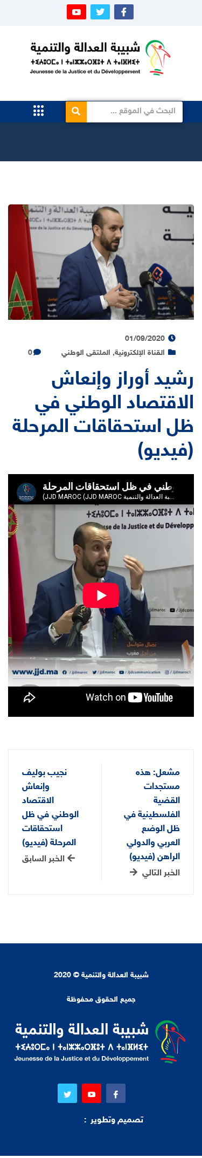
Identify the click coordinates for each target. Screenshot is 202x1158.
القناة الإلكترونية (140, 353)
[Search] (76, 111)
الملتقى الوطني (85, 353)
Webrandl (62, 1120)
